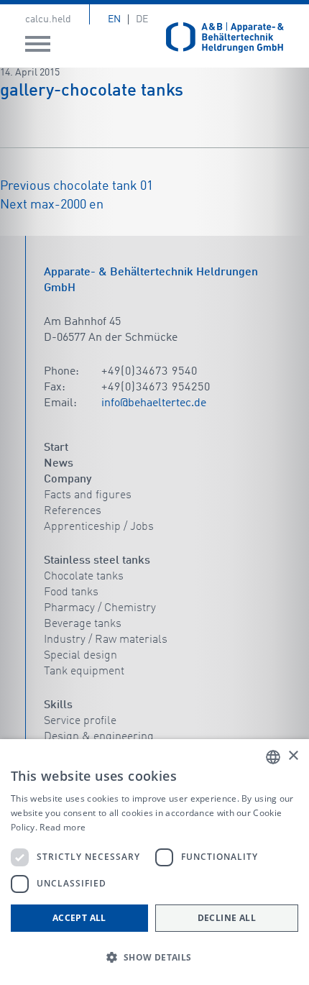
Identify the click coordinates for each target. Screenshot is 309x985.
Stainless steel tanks (97, 561)
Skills (58, 705)
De (142, 19)
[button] (154, 957)
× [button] (292, 756)
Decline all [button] (227, 918)
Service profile (80, 721)
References (72, 511)
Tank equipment (84, 671)
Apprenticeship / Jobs (99, 527)
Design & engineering (99, 737)
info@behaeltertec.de (153, 403)
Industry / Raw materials (105, 640)
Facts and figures (88, 495)
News (58, 463)
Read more (63, 827)
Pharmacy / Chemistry (100, 608)
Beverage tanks (82, 624)
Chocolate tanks (84, 576)
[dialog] (154, 862)
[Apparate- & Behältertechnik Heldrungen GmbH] (225, 38)
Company (67, 479)
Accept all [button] (79, 918)
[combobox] (273, 757)
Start (56, 448)
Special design (80, 655)
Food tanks (71, 592)
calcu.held (48, 19)
